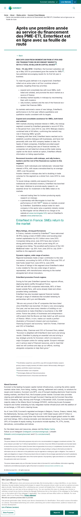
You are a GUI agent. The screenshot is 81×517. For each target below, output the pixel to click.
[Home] (15, 8)
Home (6, 15)
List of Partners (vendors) (10, 507)
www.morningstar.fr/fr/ (38, 213)
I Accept (71, 512)
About (12, 15)
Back (21, 56)
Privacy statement (30, 495)
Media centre (21, 15)
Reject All (57, 512)
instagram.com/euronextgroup (36, 432)
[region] (40, 496)
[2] (63, 71)
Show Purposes (8, 512)
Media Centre (49, 429)
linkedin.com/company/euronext (17, 434)
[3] (41, 202)
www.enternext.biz (34, 216)
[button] (75, 2)
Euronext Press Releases (36, 15)
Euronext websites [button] (47, 2)
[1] (56, 64)
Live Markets (66, 2)
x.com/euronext (43, 434)
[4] (50, 233)
